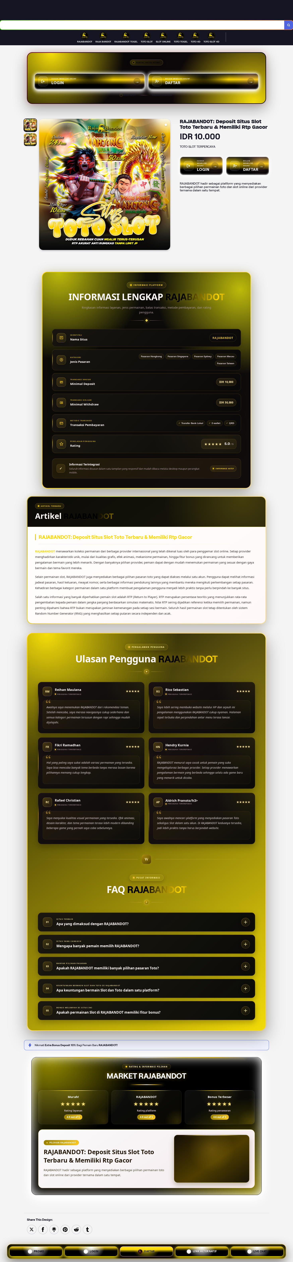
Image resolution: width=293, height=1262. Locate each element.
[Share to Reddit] (76, 1229)
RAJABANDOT (45, 551)
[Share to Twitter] (31, 1229)
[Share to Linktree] (54, 1229)
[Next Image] (167, 185)
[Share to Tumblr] (87, 1229)
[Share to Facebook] (43, 1229)
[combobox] (142, 25)
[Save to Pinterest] (65, 1229)
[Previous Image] (42, 185)
